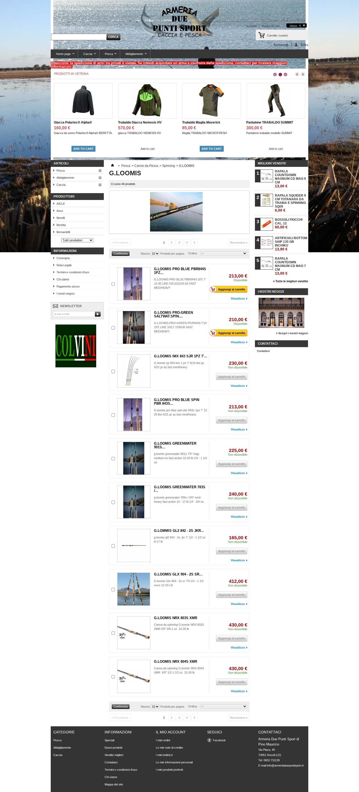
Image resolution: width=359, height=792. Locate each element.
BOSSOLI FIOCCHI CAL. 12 (288, 223)
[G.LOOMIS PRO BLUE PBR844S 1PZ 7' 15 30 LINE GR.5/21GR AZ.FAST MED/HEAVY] (133, 283)
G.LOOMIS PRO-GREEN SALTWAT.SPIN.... (173, 314)
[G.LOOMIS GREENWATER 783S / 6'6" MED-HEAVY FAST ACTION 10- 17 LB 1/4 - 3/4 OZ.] (133, 501)
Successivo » (238, 242)
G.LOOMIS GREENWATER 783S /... (179, 489)
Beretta (61, 225)
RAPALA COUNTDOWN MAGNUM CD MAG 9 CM (290, 178)
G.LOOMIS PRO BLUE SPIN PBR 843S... (176, 401)
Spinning (168, 166)
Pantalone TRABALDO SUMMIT (205, 122)
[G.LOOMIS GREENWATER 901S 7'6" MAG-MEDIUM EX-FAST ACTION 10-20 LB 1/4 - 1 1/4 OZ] (133, 458)
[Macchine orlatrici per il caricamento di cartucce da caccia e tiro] (75, 366)
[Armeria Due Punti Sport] (179, 21)
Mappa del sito (270, 26)
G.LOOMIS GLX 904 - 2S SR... (178, 574)
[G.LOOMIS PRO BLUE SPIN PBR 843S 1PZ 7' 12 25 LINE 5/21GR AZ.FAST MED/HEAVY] (133, 414)
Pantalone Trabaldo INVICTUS (268, 122)
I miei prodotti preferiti (169, 769)
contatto (252, 26)
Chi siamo (63, 279)
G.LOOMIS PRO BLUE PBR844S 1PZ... (180, 271)
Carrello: (277, 35)
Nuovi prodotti (113, 747)
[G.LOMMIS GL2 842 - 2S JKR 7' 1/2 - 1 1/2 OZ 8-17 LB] (133, 545)
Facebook (219, 740)
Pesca (106, 55)
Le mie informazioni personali (174, 762)
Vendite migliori (114, 755)
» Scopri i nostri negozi (292, 333)
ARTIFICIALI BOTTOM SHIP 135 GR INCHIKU (291, 243)
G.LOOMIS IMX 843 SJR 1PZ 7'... (180, 356)
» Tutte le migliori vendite (290, 281)
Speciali (109, 740)
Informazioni (65, 251)
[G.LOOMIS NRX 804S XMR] (133, 676)
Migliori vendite (272, 163)
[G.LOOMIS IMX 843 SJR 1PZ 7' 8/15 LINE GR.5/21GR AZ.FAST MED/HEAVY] (133, 371)
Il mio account (171, 732)
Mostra (145, 253)
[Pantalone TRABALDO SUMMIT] (211, 115)
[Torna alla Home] (112, 166)
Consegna (63, 258)
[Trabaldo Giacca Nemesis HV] (83, 115)
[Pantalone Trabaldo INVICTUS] (275, 115)
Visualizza (238, 298)
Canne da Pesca (146, 166)
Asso (60, 210)
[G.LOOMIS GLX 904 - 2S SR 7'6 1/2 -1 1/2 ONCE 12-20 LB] (133, 589)
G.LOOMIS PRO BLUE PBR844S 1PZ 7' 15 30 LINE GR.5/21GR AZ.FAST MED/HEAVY (180, 283)
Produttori (64, 196)
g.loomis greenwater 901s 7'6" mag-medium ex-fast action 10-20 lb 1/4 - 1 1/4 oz (180, 458)
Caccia (85, 55)
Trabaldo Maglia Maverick (137, 122)
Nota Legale (64, 265)
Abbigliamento (131, 55)
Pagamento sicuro (68, 286)
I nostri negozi (65, 293)
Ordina (192, 253)
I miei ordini (163, 740)
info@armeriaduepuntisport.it (285, 765)
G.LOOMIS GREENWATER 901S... (175, 445)
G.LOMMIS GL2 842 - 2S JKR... (179, 531)
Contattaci (263, 350)
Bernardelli (63, 232)
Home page (61, 55)
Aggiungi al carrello (231, 289)
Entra (304, 45)
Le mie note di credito (169, 747)
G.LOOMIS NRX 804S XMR (175, 662)
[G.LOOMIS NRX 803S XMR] (133, 632)
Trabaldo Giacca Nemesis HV (76, 122)
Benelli (61, 217)
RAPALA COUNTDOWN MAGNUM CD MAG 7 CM (290, 266)
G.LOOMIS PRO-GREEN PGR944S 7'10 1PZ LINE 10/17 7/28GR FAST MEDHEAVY (180, 327)
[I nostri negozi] (281, 326)
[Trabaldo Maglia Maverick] (147, 115)
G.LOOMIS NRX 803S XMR (175, 618)
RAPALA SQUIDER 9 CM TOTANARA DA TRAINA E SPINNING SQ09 (290, 203)
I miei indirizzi (164, 755)
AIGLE (61, 203)
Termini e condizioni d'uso (73, 272)
